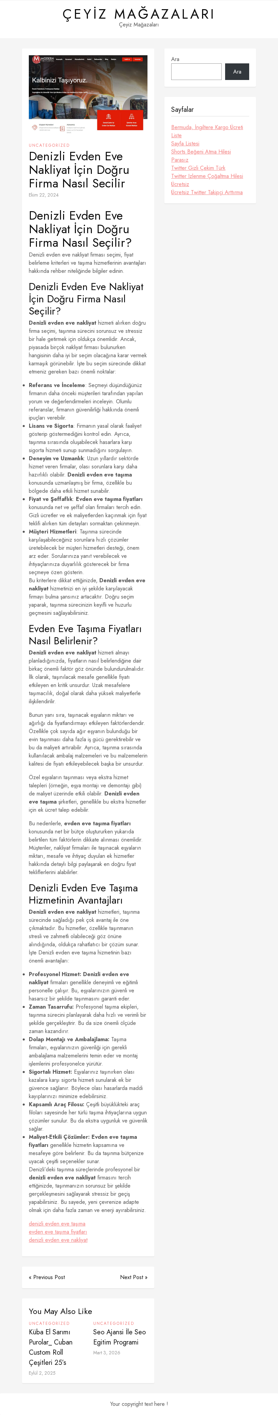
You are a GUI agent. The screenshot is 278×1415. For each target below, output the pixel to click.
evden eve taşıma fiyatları (58, 1232)
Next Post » (133, 1277)
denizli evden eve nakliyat (58, 1240)
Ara (175, 59)
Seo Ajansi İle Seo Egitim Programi (119, 1337)
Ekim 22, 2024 (44, 194)
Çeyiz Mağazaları (139, 14)
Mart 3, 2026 (106, 1352)
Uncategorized (49, 145)
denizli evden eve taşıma (57, 1224)
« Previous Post (47, 1277)
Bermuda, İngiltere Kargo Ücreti (207, 127)
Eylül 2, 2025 (42, 1373)
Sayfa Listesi (185, 143)
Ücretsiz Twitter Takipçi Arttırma (207, 192)
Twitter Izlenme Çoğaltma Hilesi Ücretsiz (207, 180)
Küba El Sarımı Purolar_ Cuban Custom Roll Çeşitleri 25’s (51, 1347)
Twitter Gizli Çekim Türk (198, 168)
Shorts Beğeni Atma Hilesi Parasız (201, 156)
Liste (176, 135)
